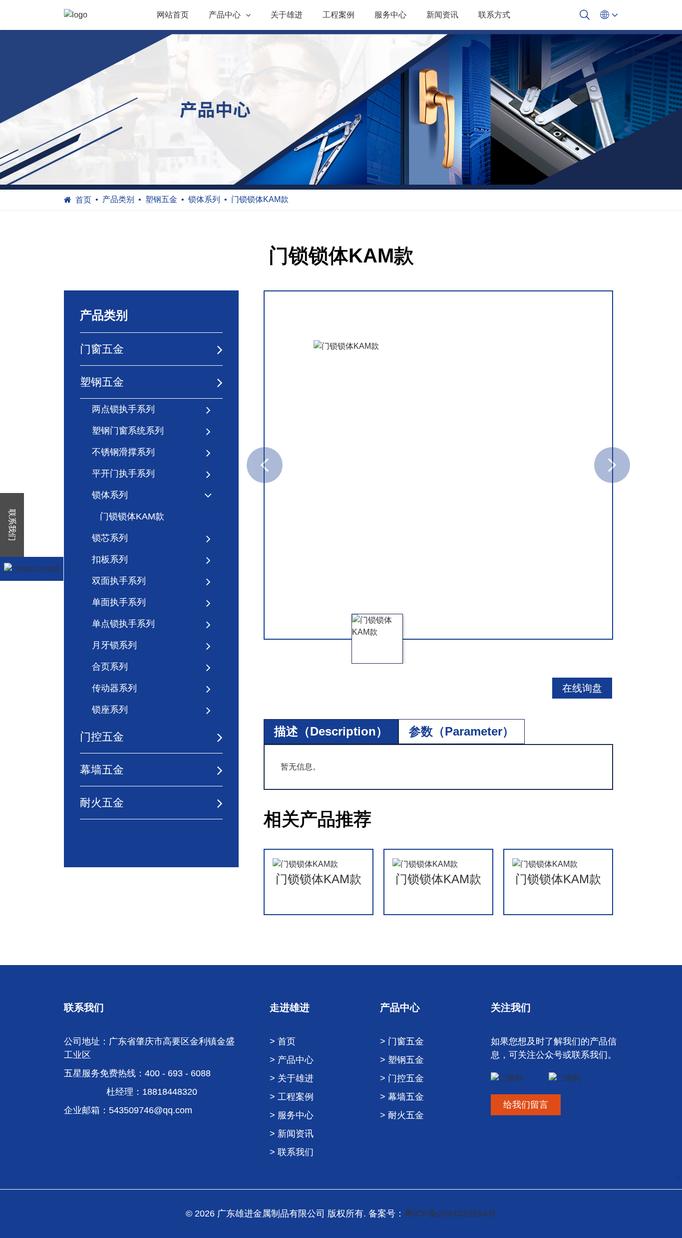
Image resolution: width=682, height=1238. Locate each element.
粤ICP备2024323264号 (450, 1214)
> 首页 (283, 1041)
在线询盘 (582, 688)
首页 (83, 200)
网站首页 (173, 14)
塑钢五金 (161, 199)
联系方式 (494, 14)
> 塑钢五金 (402, 1060)
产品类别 (118, 199)
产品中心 (225, 14)
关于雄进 (287, 14)
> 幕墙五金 (402, 1097)
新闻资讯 (442, 14)
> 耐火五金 (402, 1115)
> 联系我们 (292, 1152)
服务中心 (390, 14)
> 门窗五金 (402, 1041)
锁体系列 (204, 199)
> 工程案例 (292, 1097)
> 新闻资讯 (292, 1134)
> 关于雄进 (292, 1078)
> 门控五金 (402, 1078)
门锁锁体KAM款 (132, 516)
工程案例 (338, 14)
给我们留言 (525, 1105)
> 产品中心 (292, 1060)
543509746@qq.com (150, 1110)
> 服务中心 (292, 1115)
